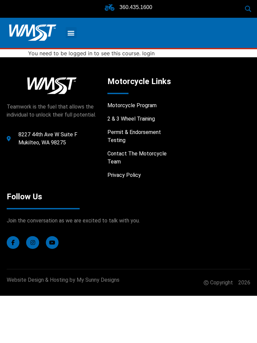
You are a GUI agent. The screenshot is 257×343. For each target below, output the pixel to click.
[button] (248, 8)
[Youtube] (52, 242)
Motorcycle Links (139, 81)
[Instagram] (32, 242)
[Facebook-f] (13, 242)
